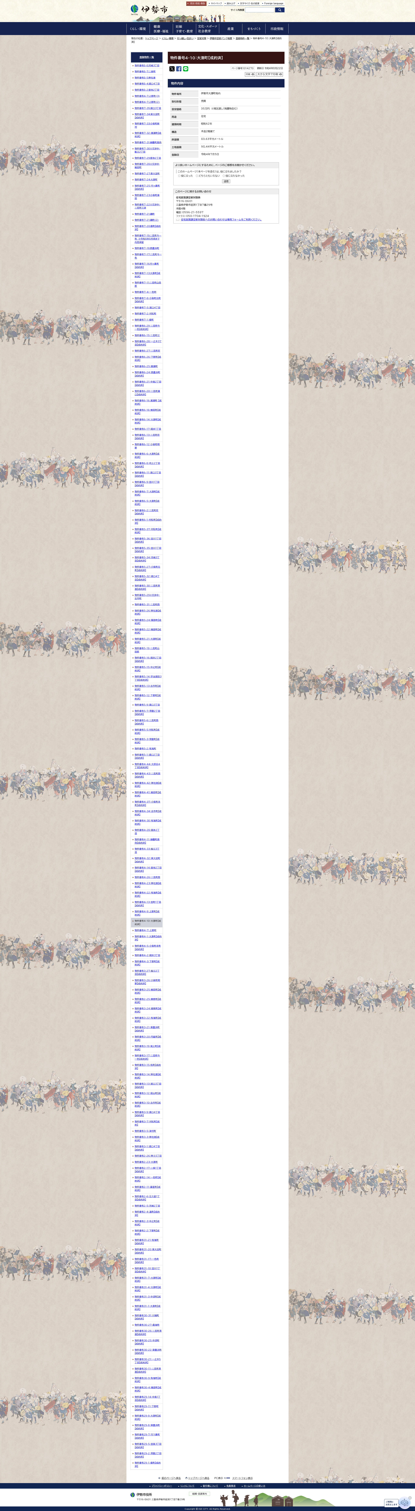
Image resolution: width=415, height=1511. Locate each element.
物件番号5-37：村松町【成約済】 (148, 531)
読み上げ (231, 3)
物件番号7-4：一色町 (145, 292)
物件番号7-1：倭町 (144, 320)
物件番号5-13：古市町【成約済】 (148, 688)
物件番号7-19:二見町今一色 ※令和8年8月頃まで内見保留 (148, 238)
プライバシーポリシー (162, 1486)
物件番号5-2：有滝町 (145, 748)
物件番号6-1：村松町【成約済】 (148, 521)
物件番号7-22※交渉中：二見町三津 (147, 206)
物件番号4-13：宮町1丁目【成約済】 (148, 904)
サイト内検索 (237, 10)
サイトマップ (216, 3)
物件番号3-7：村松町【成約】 (147, 1123)
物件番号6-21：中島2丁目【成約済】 (148, 383)
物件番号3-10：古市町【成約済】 (148, 1104)
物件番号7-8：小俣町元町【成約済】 (148, 300)
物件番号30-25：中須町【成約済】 (147, 1342)
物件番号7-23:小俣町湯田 (147, 197)
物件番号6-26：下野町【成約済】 (148, 358)
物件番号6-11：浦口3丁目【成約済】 (148, 474)
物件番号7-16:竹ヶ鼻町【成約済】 (147, 265)
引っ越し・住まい (185, 38)
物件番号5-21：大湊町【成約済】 (148, 640)
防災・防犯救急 (197, 3)
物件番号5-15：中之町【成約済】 (148, 669)
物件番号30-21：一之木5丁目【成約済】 (148, 1361)
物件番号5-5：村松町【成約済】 (147, 731)
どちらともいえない (209, 176)
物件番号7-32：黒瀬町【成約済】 (148, 135)
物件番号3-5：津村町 (145, 1131)
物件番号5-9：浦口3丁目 (147, 705)
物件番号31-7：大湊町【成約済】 (148, 1279)
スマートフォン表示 (242, 1478)
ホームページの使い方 (254, 1486)
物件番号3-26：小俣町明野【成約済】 (147, 982)
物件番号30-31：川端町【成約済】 (147, 1317)
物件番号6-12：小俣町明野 (147, 446)
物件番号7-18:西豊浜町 (147, 248)
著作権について (210, 1486)
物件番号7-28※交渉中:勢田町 (147, 166)
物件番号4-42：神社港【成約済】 (148, 785)
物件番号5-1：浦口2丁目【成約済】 (147, 756)
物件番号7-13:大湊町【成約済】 (147, 275)
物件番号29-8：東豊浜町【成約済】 (147, 1427)
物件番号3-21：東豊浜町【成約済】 (147, 1029)
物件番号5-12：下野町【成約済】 (148, 697)
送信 (226, 181)
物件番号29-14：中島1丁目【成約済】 (147, 1398)
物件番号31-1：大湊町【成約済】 (147, 1308)
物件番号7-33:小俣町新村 (147, 125)
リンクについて (187, 1486)
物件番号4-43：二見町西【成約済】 (147, 775)
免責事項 (231, 1486)
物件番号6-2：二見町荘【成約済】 (146, 512)
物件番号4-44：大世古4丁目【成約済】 (147, 766)
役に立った (187, 176)
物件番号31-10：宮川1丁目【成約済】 (147, 1270)
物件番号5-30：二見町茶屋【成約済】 (147, 587)
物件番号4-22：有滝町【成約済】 (148, 894)
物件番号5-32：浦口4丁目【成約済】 (147, 578)
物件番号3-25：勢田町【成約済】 (148, 991)
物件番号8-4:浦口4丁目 (147, 84)
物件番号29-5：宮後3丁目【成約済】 (148, 1446)
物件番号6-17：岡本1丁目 (148, 429)
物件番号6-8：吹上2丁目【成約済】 (147, 465)
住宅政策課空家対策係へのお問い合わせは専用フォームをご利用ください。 (221, 219)
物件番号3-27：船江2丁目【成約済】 (147, 972)
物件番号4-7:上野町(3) (147, 96)
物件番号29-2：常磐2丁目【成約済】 (148, 1455)
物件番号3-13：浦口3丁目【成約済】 (148, 1085)
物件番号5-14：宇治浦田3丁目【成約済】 (148, 678)
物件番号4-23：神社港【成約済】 (148, 885)
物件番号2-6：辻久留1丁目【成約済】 (147, 1198)
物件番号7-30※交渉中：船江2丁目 (147, 150)
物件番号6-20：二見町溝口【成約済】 (147, 393)
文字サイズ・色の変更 (249, 3)
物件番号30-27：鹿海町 (147, 1325)
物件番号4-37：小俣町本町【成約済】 (147, 803)
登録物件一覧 (242, 38)
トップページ (151, 38)
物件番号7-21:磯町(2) (147, 220)
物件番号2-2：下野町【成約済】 (147, 1232)
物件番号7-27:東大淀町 (147, 173)
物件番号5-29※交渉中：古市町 (147, 597)
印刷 (248, 74)
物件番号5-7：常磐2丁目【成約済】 (147, 713)
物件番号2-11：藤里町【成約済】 (147, 1189)
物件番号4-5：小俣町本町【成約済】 (148, 947)
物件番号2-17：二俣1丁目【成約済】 (148, 1170)
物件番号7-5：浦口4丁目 (147, 307)
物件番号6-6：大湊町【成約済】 (147, 455)
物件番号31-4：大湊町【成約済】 (148, 1289)
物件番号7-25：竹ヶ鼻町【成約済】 (147, 187)
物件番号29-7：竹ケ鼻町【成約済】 (147, 1436)
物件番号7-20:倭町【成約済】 (148, 228)
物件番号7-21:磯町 (145, 214)
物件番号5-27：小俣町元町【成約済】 (147, 568)
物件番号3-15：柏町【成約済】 (148, 1067)
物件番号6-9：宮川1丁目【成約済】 (147, 484)
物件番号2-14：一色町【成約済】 (148, 1179)
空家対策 (201, 38)
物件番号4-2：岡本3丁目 (147, 955)
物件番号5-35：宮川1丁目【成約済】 (148, 550)
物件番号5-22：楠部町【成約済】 (148, 631)
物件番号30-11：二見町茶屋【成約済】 (148, 1370)
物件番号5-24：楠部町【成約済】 (148, 622)
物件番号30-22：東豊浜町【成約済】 (148, 1351)
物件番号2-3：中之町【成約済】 (147, 1223)
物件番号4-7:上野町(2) (147, 102)
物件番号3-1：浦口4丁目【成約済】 (147, 1148)
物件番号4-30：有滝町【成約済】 (148, 822)
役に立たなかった (235, 176)
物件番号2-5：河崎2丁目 (147, 1206)
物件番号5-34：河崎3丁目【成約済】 (147, 559)
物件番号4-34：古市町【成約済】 (148, 813)
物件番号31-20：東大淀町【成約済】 (148, 1251)
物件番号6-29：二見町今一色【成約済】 (147, 327)
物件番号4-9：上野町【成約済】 (147, 913)
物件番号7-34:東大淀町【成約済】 (147, 116)
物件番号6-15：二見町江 (147, 335)
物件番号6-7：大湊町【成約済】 (147, 493)
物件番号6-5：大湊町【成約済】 (147, 503)
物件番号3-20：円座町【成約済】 (148, 1038)
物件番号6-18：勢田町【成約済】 (148, 412)
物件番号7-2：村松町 (145, 313)
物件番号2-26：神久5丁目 (148, 1156)
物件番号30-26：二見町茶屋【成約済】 (148, 1332)
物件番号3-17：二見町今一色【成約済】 (147, 1057)
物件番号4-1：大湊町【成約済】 (148, 938)
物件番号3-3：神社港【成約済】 (147, 1139)
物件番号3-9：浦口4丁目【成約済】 (147, 1114)
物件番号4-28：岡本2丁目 (147, 832)
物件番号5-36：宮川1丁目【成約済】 (148, 540)
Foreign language (273, 3)
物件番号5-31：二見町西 (147, 604)
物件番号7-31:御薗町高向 (148, 142)
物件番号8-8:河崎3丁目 (147, 65)
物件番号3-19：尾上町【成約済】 (148, 1048)
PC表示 (218, 1478)
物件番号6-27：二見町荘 (147, 351)
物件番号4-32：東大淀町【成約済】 (147, 860)
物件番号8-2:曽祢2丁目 (147, 90)
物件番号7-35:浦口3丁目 (148, 108)
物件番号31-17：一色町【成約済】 (147, 1261)
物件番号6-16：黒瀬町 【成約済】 (148, 402)
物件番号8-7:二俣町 (145, 71)
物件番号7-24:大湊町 (146, 179)
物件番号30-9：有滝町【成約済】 (148, 1380)
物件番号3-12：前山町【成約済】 (148, 1095)
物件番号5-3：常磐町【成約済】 (147, 741)
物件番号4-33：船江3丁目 (147, 850)
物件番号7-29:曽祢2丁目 (148, 158)
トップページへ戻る (199, 1478)
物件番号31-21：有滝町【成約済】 (147, 1242)
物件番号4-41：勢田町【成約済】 (148, 794)
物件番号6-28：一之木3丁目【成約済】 (148, 343)
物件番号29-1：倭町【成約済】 (148, 1464)
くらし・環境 (167, 38)
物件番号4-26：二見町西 (147, 877)
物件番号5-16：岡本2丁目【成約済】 (148, 659)
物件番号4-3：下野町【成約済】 (147, 963)
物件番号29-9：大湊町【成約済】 (148, 1417)
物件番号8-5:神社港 (145, 78)
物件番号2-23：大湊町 (146, 1162)
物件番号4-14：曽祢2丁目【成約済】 (148, 869)
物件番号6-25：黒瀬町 (146, 366)
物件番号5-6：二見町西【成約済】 (146, 722)
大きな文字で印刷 (267, 74)
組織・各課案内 (199, 1494)
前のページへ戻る (171, 1478)
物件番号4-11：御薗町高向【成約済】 (147, 841)
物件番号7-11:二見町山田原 (148, 284)
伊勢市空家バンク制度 (221, 38)
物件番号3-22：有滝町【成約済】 (148, 1019)
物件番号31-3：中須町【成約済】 (148, 1298)
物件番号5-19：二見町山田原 (147, 650)
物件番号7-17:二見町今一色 (148, 256)
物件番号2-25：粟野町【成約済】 (148, 1001)
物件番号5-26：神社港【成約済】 (148, 612)
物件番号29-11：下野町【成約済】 (147, 1408)
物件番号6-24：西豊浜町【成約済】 (147, 374)
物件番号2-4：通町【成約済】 (147, 1213)
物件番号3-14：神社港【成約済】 (148, 1076)
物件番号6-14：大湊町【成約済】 (148, 421)
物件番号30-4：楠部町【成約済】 (148, 1389)
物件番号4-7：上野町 (145, 930)
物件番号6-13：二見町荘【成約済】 (147, 437)
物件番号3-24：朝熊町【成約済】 (148, 1010)
